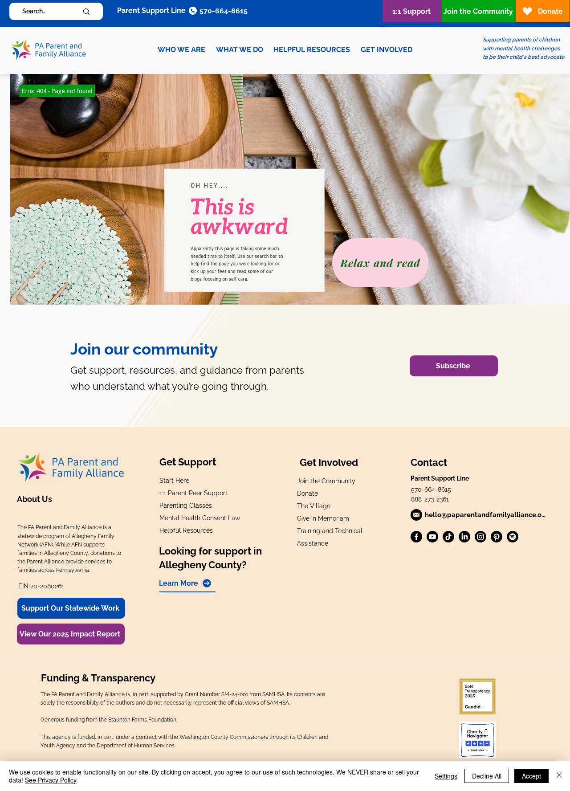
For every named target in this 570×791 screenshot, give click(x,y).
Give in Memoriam (323, 518)
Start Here (174, 480)
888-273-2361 (430, 499)
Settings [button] (446, 775)
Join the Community (326, 481)
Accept (531, 775)
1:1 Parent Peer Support (193, 493)
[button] (181, 49)
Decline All (486, 775)
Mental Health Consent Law (199, 518)
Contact (429, 462)
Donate (307, 493)
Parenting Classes (185, 505)
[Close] (559, 776)
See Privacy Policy (51, 779)
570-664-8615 (431, 489)
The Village (313, 506)
